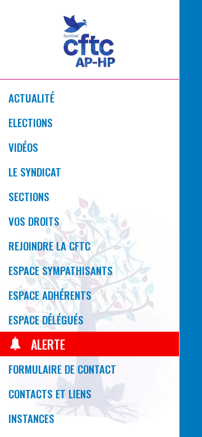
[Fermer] (195, 15)
